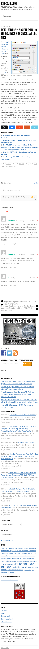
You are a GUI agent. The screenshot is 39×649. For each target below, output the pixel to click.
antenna (31, 548)
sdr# (22, 567)
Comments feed (6, 619)
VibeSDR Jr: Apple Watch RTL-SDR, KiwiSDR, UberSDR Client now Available (17, 387)
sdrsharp (35, 567)
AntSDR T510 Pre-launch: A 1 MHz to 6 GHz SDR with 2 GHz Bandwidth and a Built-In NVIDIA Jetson (19, 400)
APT (34, 548)
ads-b (3, 548)
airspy (9, 547)
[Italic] (5, 197)
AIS (13, 548)
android (26, 548)
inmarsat (11, 556)
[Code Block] (21, 197)
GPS (25, 553)
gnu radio (16, 553)
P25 (20, 558)
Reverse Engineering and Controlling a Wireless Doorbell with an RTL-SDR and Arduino (18, 308)
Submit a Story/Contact (26, 442)
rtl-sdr (35, 164)
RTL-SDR (21, 164)
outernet (16, 558)
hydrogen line (4, 556)
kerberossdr (17, 556)
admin (9, 164)
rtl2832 (3, 166)
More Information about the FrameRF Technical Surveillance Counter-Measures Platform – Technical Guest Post (17, 394)
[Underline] (8, 197)
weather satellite (7, 572)
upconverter (27, 570)
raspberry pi (33, 561)
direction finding (8, 553)
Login (35, 183)
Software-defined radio (15, 570)
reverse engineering (8, 564)
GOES (22, 553)
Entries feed (5, 616)
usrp (33, 570)
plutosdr (31, 559)
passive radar (25, 558)
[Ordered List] (13, 197)
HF (35, 553)
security (4, 569)
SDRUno (3, 73)
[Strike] (11, 197)
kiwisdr (23, 556)
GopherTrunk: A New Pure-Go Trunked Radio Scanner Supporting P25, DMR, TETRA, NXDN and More (19, 456)
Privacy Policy (5, 648)
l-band (33, 556)
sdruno (13, 166)
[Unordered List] (16, 197)
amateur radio (19, 548)
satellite (16, 567)
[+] (29, 197)
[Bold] (3, 197)
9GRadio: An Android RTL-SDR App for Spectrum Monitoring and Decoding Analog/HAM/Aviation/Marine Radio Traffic (18, 428)
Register (4, 610)
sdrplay (28, 567)
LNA (7, 558)
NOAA (11, 558)
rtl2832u (8, 166)
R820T (3, 561)
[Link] (24, 197)
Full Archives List (7, 540)
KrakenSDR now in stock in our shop (23, 415)
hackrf (30, 553)
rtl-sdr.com (9, 3)
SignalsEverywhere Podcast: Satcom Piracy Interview (20, 302)
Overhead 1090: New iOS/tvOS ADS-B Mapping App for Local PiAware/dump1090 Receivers (18, 382)
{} (26, 197)
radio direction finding (23, 561)
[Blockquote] (18, 197)
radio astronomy (11, 561)
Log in (3, 613)
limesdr (3, 558)
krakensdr (28, 556)
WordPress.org (6, 622)
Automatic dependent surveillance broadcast (18, 550)
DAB (2, 553)
